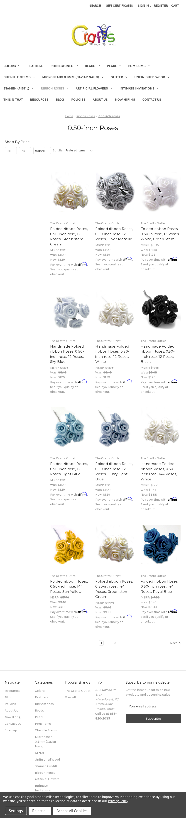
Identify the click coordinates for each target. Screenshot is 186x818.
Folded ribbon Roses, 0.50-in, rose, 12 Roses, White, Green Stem (160, 234)
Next (174, 643)
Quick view (69, 188)
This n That (13, 99)
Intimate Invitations (137, 88)
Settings (16, 810)
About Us (100, 99)
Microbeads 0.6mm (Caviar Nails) (70, 77)
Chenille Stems (17, 77)
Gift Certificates (119, 5)
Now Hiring (125, 99)
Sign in (143, 5)
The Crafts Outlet (78, 691)
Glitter (117, 77)
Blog (60, 99)
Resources (39, 99)
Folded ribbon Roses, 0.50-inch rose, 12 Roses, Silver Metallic (114, 234)
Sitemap (11, 730)
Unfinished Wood (150, 77)
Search (95, 5)
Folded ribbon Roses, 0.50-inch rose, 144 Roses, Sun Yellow (69, 586)
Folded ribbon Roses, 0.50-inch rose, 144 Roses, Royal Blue (159, 586)
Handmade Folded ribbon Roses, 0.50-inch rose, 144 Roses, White (159, 471)
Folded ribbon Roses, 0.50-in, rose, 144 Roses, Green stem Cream (114, 589)
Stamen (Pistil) (16, 88)
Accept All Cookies (72, 810)
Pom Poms (137, 66)
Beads (90, 66)
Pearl (112, 66)
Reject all (39, 810)
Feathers (35, 66)
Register (161, 5)
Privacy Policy (118, 801)
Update (39, 151)
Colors (10, 66)
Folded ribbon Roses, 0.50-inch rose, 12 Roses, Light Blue (69, 469)
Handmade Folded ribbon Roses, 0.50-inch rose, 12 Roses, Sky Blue (67, 354)
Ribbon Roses (52, 88)
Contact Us (151, 99)
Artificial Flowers (92, 88)
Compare (68, 196)
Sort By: (58, 150)
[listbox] (80, 150)
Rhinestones (62, 66)
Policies (78, 99)
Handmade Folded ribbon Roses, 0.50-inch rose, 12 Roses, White (112, 354)
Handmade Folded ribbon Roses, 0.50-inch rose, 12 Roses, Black (158, 354)
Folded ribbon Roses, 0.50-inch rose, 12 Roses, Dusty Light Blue (114, 471)
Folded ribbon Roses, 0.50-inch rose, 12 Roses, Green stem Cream (69, 236)
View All (70, 697)
